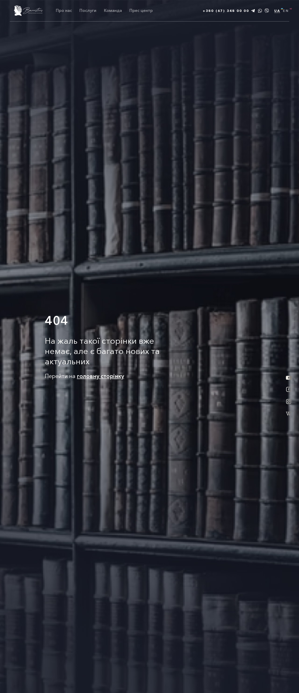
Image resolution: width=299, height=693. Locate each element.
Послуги (87, 10)
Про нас (64, 10)
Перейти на (84, 376)
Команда (113, 10)
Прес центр (141, 10)
